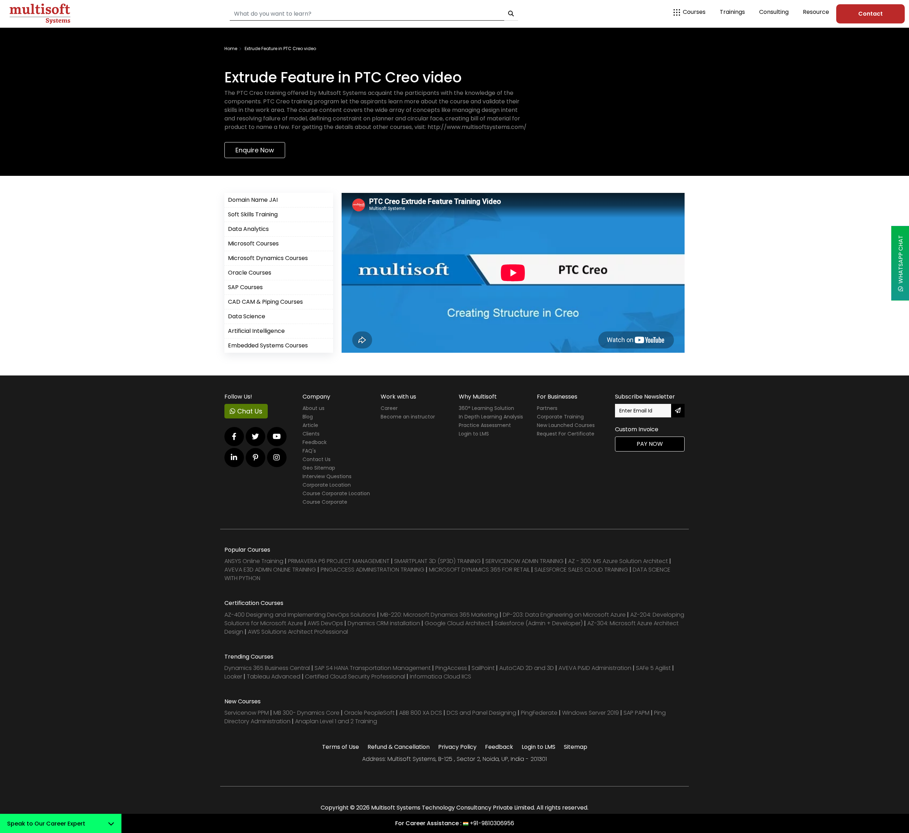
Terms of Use (340, 747)
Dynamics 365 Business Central (267, 668)
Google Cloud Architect (458, 623)
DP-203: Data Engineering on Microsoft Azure (565, 615)
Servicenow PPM (247, 713)
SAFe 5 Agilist (653, 668)
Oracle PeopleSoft (369, 713)
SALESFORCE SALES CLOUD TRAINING (582, 570)
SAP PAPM (637, 713)
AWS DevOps (325, 623)
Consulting (774, 12)
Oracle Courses (249, 273)
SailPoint (484, 668)
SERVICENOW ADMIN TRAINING (525, 561)
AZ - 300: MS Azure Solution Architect (618, 561)
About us (314, 408)
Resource (816, 12)
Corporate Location (327, 484)
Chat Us (248, 411)
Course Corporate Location (336, 493)
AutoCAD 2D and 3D (526, 668)
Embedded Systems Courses (268, 345)
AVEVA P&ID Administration (595, 668)
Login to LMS (474, 433)
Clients (311, 433)
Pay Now (650, 444)
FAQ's (309, 450)
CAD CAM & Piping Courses (265, 302)
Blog (308, 416)
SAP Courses (245, 287)
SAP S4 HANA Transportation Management (373, 668)
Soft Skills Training (253, 214)
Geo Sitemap (319, 467)
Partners (547, 408)
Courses (694, 12)
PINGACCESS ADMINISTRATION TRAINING (372, 570)
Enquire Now (254, 150)
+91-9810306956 (492, 823)
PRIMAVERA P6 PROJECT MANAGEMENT (339, 561)
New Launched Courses (566, 425)
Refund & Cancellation (399, 747)
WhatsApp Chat (901, 260)
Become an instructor (408, 416)
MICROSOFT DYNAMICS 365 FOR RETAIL (479, 570)
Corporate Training (560, 416)
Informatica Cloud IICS (440, 676)
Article (310, 425)
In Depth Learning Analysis (491, 416)
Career (389, 408)
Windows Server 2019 (590, 713)
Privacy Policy (457, 747)
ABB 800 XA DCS (421, 713)
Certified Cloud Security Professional (355, 676)
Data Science (246, 316)
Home (230, 48)
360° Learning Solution (486, 408)
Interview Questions (327, 476)
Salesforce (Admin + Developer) (539, 623)
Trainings (732, 12)
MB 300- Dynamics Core (306, 713)
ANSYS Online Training (253, 561)
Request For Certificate (565, 433)
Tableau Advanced (274, 676)
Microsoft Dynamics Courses (268, 258)
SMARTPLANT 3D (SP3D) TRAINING (437, 561)
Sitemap (575, 747)
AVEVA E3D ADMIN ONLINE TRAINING (270, 570)
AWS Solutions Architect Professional (298, 632)
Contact (870, 14)
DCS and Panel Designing (482, 713)
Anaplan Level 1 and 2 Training (336, 721)
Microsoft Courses (253, 243)
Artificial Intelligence (256, 331)
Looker (233, 676)
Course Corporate (325, 501)
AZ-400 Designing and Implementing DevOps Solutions (300, 615)
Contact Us (317, 459)
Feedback (315, 442)
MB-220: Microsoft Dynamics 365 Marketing (440, 615)
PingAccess (451, 668)
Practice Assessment (485, 425)
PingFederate (540, 713)
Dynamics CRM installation (384, 623)
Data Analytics (248, 229)
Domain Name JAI (253, 200)
